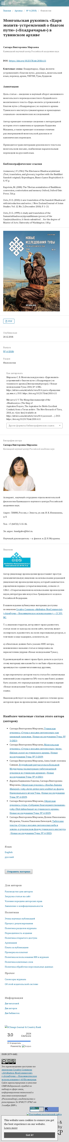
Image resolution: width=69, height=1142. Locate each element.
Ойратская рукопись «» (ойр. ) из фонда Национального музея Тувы (37, 788)
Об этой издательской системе (21, 984)
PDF (10, 321)
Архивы (18, 10)
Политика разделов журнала (20, 928)
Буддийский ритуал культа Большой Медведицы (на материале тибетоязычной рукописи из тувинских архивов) (34, 768)
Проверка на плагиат (16, 952)
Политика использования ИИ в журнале (27, 957)
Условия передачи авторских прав (23, 901)
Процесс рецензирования (19, 923)
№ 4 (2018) (31, 10)
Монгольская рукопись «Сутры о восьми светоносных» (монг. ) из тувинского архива (36, 748)
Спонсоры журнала (15, 979)
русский (9, 857)
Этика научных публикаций (20, 918)
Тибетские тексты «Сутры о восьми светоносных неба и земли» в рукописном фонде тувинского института (38, 825)
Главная (7, 10)
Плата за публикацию (17, 947)
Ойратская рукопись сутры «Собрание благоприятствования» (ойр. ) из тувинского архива (37, 805)
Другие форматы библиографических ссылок (31, 425)
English (9, 852)
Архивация (11, 942)
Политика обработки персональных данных (29, 966)
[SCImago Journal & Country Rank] (23, 1027)
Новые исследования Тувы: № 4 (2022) (31, 833)
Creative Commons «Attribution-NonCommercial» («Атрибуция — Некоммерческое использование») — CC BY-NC (33, 613)
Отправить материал (18, 871)
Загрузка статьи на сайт (17, 896)
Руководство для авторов (19, 891)
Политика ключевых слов (19, 961)
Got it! (29, 1135)
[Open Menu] (3, 3)
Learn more (10, 1128)
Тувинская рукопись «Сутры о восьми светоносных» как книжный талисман (34, 732)
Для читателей (12, 1003)
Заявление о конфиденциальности (24, 905)
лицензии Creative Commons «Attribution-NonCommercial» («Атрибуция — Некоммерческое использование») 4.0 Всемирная (19, 1074)
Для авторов (11, 1008)
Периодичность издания (18, 933)
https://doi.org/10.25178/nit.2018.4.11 (27, 60)
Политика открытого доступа (21, 937)
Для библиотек (12, 1013)
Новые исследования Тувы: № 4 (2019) (30, 813)
